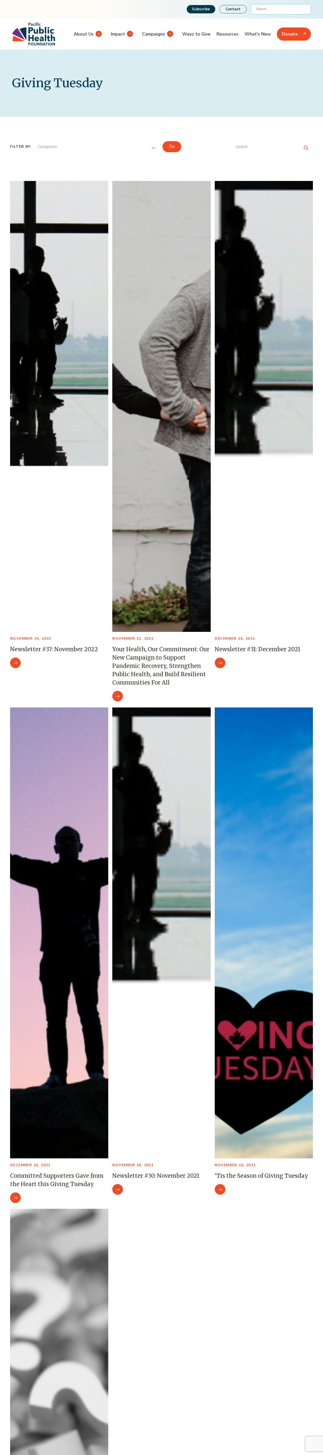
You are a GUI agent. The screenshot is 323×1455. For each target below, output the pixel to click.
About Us (84, 34)
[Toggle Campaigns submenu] (169, 34)
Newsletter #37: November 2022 (54, 649)
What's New (258, 34)
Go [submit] (172, 146)
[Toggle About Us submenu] (98, 34)
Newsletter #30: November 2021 (155, 1175)
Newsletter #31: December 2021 (257, 649)
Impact (118, 34)
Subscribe (201, 9)
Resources (227, 34)
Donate (290, 34)
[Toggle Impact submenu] (129, 34)
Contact (233, 9)
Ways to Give (196, 34)
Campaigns (153, 34)
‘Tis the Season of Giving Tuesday (261, 1175)
